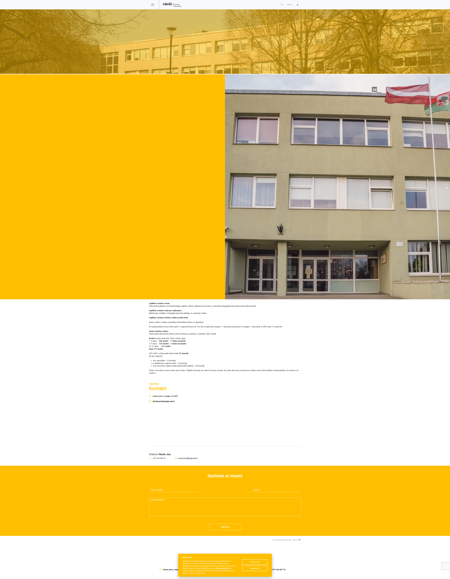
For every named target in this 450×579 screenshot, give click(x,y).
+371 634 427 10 (278, 570)
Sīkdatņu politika (222, 568)
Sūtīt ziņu (225, 527)
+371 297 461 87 (159, 458)
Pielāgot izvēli (200, 573)
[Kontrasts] (298, 4)
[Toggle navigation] (154, 4)
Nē (299, 540)
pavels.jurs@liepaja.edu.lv (188, 458)
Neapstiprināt (254, 568)
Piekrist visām (255, 562)
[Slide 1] (226, 69)
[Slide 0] (224, 69)
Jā (294, 540)
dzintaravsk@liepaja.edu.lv (163, 401)
